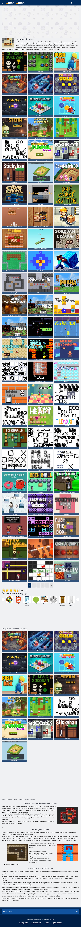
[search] (77, 911)
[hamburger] (2, 2)
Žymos (47, 923)
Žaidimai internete (36, 923)
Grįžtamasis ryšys (57, 923)
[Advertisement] (21, 21)
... (38, 585)
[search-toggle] (71, 3)
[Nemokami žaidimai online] (15, 3)
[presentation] (3, 599)
